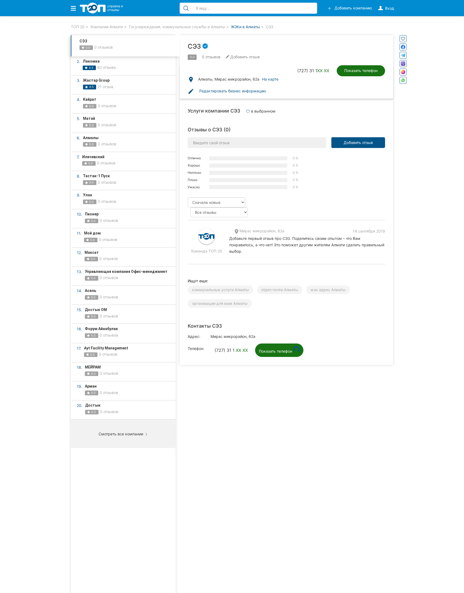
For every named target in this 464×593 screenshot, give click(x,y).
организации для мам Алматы (220, 303)
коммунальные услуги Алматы (220, 289)
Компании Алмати (106, 26)
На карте (270, 79)
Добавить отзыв (358, 142)
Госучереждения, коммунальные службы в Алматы (177, 26)
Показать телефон (361, 70)
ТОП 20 (78, 26)
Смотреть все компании (121, 434)
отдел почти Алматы (279, 289)
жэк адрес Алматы (328, 289)
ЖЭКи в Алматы (245, 26)
